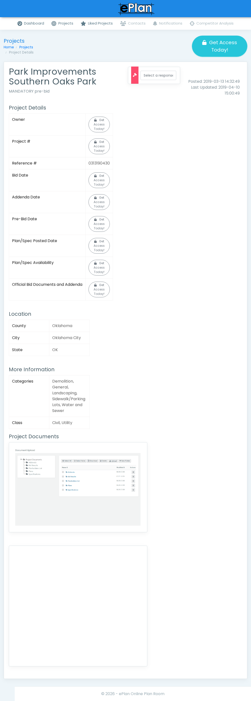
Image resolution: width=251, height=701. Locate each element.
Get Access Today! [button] (223, 46)
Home (9, 47)
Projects (26, 47)
